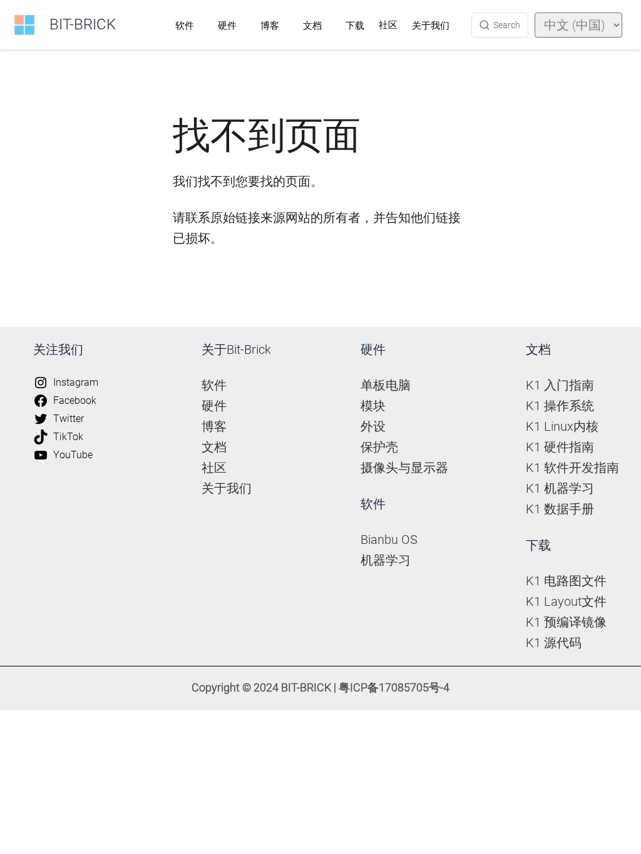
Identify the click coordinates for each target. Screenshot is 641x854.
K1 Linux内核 (562, 426)
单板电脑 (386, 385)
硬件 (227, 25)
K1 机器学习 (560, 488)
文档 (312, 25)
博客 (269, 25)
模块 (373, 405)
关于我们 (430, 25)
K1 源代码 (554, 642)
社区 (388, 25)
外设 (373, 426)
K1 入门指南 (560, 385)
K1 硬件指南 (560, 447)
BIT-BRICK (82, 24)
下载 (355, 25)
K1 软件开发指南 (572, 467)
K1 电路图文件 (566, 580)
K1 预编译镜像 (566, 622)
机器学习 (386, 560)
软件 (184, 25)
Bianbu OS (389, 539)
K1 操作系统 (560, 405)
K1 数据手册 (560, 508)
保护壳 (379, 447)
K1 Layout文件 (566, 601)
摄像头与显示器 (404, 467)
